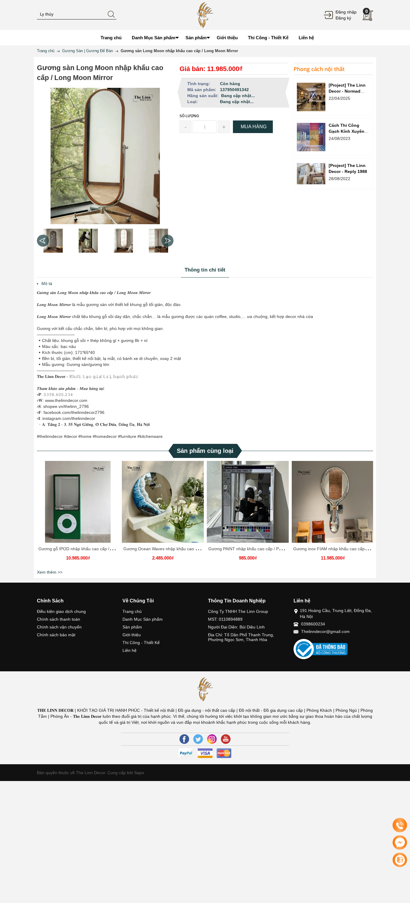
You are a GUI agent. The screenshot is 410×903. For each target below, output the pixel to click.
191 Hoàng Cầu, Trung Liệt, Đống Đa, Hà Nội (336, 613)
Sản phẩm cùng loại (205, 450)
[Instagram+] (212, 739)
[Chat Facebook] (400, 842)
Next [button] (167, 241)
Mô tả (46, 283)
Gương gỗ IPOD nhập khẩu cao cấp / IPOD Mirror (85, 548)
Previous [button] (43, 241)
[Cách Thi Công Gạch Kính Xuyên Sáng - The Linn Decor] (311, 137)
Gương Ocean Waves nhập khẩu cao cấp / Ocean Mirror (177, 548)
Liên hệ (129, 650)
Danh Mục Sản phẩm (142, 619)
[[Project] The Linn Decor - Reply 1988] (311, 173)
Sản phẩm (132, 627)
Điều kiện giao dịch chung (61, 611)
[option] (53, 241)
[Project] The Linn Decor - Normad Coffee (347, 91)
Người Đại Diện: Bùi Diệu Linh (236, 627)
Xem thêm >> (49, 572)
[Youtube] (226, 739)
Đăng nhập (346, 12)
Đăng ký (343, 18)
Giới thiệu (131, 634)
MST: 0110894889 (225, 619)
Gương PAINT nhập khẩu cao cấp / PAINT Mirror (254, 548)
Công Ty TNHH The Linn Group (238, 611)
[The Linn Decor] (205, 14)
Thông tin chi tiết (205, 270)
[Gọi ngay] (400, 825)
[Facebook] (184, 739)
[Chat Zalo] (400, 859)
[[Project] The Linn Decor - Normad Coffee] (311, 97)
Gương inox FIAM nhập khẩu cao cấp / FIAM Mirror (342, 548)
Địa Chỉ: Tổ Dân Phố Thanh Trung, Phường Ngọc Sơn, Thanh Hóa (241, 637)
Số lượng (189, 116)
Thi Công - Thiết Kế (141, 642)
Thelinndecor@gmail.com (325, 631)
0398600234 (313, 624)
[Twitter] (198, 739)
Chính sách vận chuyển (59, 627)
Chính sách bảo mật (56, 634)
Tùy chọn (333, 504)
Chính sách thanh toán (58, 619)
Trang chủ (132, 611)
